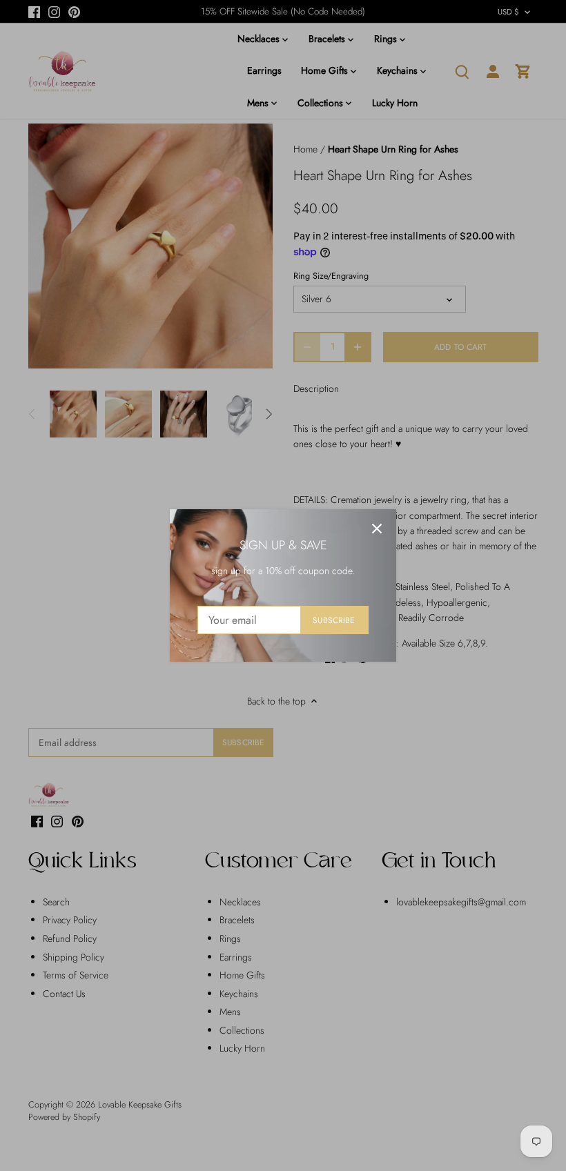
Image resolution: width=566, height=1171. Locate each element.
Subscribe (334, 620)
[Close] (377, 528)
